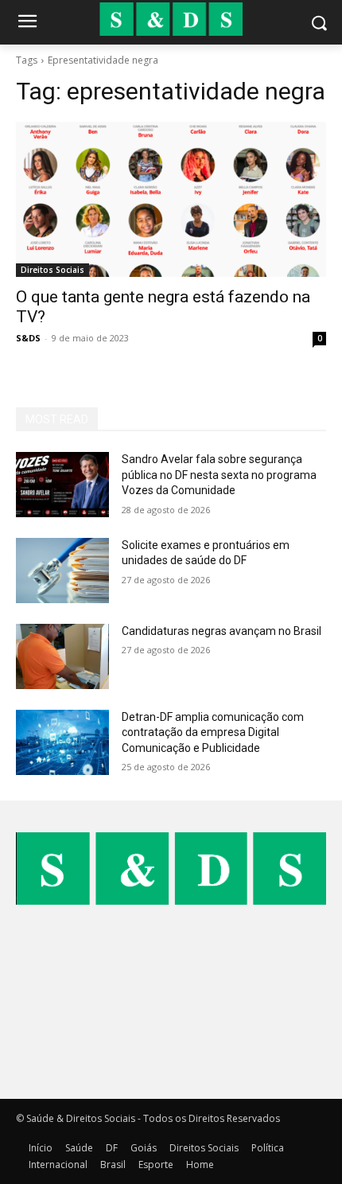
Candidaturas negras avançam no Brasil (221, 631)
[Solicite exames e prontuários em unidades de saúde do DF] (62, 570)
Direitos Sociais (52, 269)
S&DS (28, 338)
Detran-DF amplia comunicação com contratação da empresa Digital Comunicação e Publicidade (213, 732)
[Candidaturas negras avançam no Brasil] (62, 656)
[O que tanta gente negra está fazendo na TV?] (171, 199)
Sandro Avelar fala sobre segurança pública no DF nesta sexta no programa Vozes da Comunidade (219, 475)
